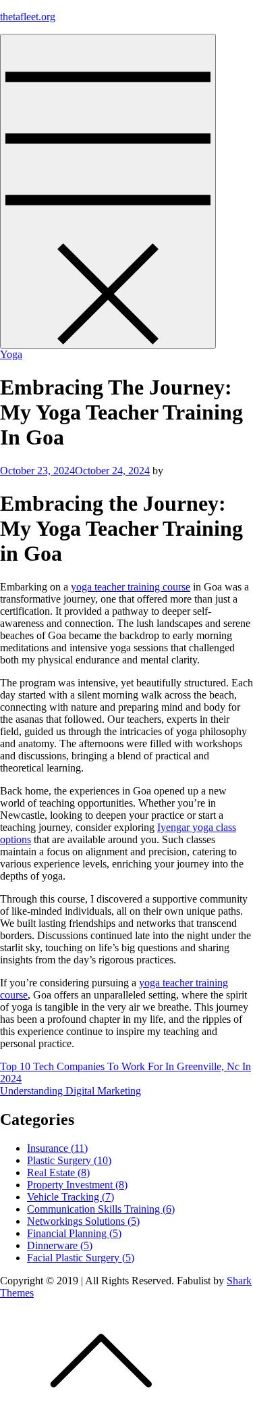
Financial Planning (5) (74, 1233)
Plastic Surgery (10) (69, 1160)
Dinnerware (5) (59, 1245)
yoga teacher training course (130, 586)
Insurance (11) (57, 1148)
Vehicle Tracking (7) (70, 1197)
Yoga (11, 354)
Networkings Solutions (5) (83, 1221)
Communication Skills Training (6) (101, 1209)
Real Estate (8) (58, 1172)
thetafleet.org (27, 16)
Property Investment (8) (77, 1184)
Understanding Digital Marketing (70, 1090)
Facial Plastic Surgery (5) (80, 1257)
